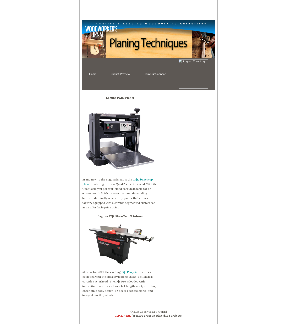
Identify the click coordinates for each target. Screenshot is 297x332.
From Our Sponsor (155, 74)
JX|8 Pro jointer (131, 272)
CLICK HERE (123, 315)
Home (92, 74)
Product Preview (120, 74)
